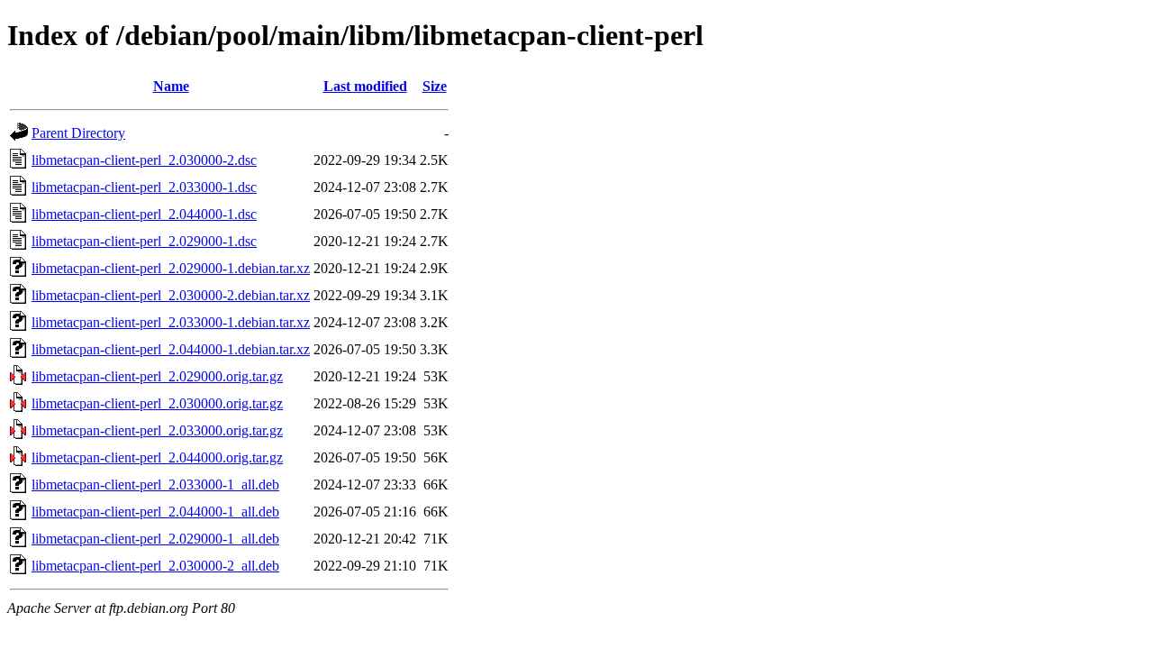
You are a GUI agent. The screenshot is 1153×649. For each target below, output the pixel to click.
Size (434, 86)
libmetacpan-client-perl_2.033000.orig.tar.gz (157, 430)
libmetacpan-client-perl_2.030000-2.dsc (144, 160)
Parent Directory (78, 133)
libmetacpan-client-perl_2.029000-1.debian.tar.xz (171, 268)
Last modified (365, 86)
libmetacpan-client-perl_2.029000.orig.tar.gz (157, 376)
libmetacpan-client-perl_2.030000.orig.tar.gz (157, 403)
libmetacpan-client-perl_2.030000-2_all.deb (155, 565)
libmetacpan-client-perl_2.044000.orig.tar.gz (157, 457)
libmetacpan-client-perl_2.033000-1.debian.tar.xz (171, 322)
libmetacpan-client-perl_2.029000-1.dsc (144, 241)
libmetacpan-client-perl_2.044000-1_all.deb (155, 511)
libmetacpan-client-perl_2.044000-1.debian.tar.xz (171, 349)
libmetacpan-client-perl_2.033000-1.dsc (144, 187)
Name (171, 86)
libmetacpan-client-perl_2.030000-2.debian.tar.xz (171, 295)
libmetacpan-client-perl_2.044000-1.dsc (144, 214)
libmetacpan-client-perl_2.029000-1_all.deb (155, 538)
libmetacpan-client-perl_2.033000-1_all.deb (155, 484)
